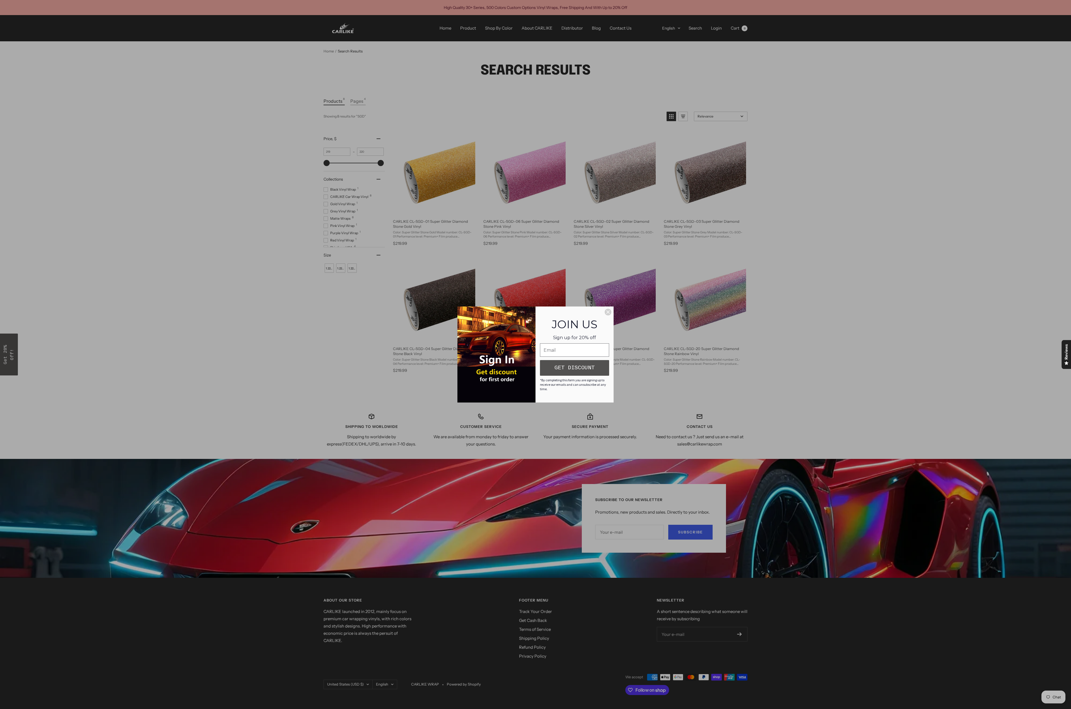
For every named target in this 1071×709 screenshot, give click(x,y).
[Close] (608, 312)
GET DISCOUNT (574, 368)
